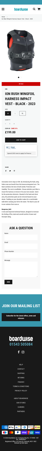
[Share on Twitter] (10, 171)
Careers (21, 407)
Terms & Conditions (21, 386)
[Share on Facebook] (6, 171)
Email (6, 242)
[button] (18, 77)
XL (22, 113)
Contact (21, 369)
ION (6, 89)
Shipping (21, 373)
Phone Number (9, 251)
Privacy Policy (21, 391)
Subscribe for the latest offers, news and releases (21, 317)
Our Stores (21, 403)
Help (21, 365)
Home (3, 17)
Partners (21, 411)
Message (7, 260)
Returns (21, 378)
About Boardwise (21, 398)
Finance (21, 382)
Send (8, 282)
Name (6, 233)
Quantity (7, 120)
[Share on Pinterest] (14, 171)
